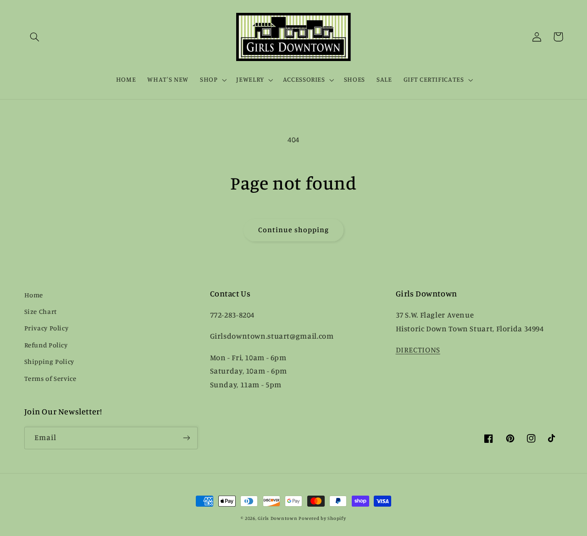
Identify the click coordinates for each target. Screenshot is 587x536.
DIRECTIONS (418, 349)
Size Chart (40, 311)
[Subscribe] (186, 438)
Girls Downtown (277, 518)
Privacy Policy (46, 328)
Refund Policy (46, 345)
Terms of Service (50, 378)
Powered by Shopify (322, 518)
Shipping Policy (49, 361)
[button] (34, 36)
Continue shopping (293, 229)
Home (34, 295)
